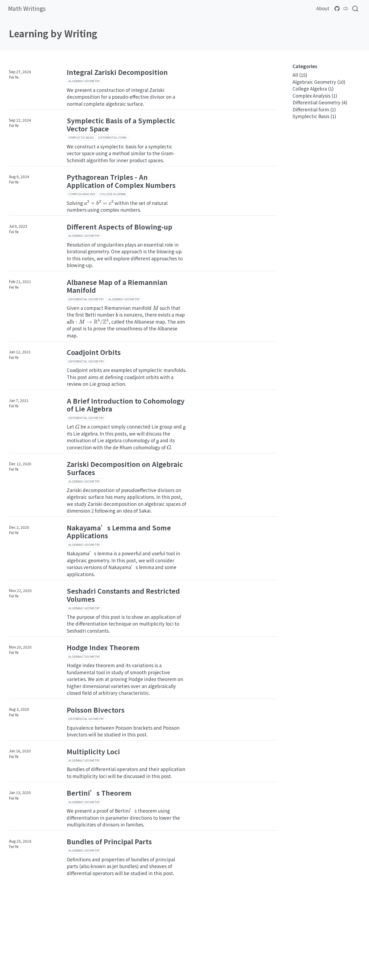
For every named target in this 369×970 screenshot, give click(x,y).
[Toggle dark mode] (345, 8)
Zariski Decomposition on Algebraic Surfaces (125, 468)
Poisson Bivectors (96, 710)
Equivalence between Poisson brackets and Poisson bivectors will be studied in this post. (123, 731)
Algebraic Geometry (84, 81)
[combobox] (355, 8)
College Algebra (113, 194)
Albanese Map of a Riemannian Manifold (117, 286)
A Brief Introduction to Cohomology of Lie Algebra (126, 405)
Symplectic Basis (81, 137)
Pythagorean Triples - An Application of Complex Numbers (121, 181)
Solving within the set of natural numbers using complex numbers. (117, 206)
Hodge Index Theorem (103, 647)
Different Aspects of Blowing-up (119, 226)
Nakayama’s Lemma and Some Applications (119, 531)
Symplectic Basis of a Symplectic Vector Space (121, 124)
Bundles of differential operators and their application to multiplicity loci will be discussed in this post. (126, 772)
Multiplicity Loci (93, 751)
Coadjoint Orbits (94, 352)
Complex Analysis (81, 194)
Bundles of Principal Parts (109, 841)
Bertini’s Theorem (99, 793)
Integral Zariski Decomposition (117, 72)
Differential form (112, 137)
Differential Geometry (86, 299)
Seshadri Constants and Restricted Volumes (123, 595)
